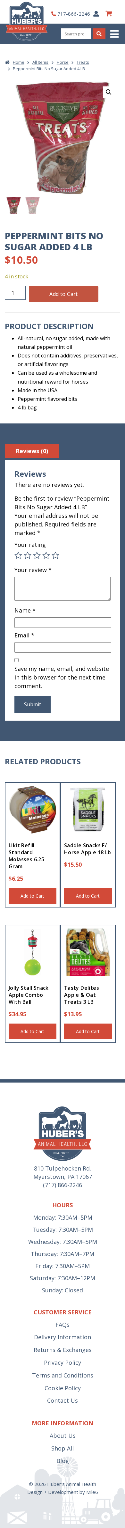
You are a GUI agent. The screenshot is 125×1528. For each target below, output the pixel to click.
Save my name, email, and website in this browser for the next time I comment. (61, 677)
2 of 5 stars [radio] (27, 555)
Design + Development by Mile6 (62, 1492)
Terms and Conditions (62, 1375)
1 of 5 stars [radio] (18, 555)
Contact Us (62, 1400)
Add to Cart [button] (32, 896)
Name (25, 610)
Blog (62, 1461)
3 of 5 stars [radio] (37, 555)
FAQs (62, 1324)
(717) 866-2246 (62, 1185)
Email (24, 635)
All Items (40, 62)
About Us (63, 1435)
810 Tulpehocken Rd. (62, 1168)
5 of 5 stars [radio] (55, 555)
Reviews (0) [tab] (32, 451)
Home (18, 62)
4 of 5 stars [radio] (46, 555)
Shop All (62, 1448)
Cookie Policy (63, 1388)
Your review (33, 570)
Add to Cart (63, 294)
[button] (115, 34)
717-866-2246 (73, 14)
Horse (63, 62)
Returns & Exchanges (63, 1350)
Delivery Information (62, 1337)
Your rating (30, 544)
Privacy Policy (62, 1362)
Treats (83, 62)
